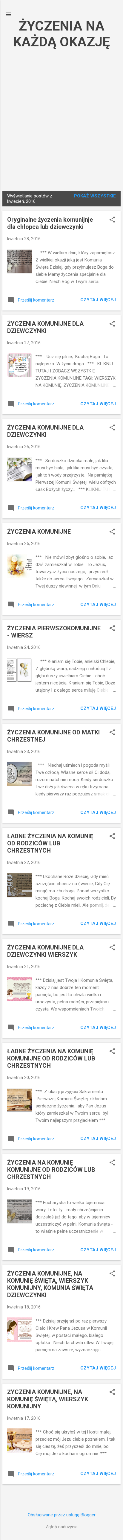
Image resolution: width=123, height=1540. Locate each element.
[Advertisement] (61, 119)
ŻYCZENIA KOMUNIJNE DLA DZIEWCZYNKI (45, 327)
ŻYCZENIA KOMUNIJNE (39, 531)
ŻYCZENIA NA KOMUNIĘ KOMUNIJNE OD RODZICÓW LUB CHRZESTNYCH (51, 1169)
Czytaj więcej (98, 299)
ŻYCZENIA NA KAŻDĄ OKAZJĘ (61, 34)
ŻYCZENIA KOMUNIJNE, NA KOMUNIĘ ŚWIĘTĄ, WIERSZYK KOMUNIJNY (47, 1399)
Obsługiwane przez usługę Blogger (62, 1515)
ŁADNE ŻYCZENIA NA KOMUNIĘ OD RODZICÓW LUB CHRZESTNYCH (50, 843)
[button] (112, 220)
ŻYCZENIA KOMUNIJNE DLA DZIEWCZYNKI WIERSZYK (45, 951)
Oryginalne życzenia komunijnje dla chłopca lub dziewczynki (50, 223)
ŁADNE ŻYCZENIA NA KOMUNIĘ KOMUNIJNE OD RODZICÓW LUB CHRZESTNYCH (51, 1058)
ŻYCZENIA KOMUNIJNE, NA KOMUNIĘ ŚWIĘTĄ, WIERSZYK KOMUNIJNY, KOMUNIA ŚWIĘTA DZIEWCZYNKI (50, 1284)
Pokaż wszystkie (95, 196)
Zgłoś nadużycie (61, 1527)
